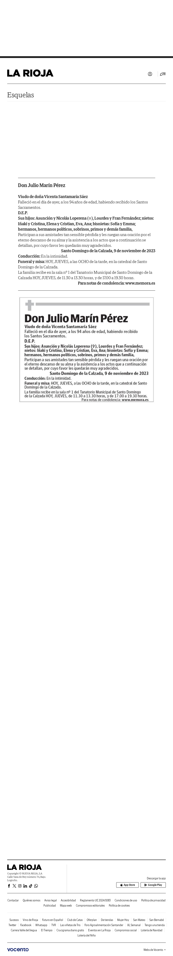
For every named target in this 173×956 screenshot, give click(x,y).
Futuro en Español (52, 920)
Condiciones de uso (126, 900)
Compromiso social (126, 930)
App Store (129, 885)
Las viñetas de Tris (70, 925)
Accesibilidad (68, 900)
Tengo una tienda (155, 925)
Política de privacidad (153, 900)
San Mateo (139, 920)
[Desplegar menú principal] (163, 74)
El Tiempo (46, 930)
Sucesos (14, 920)
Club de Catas (75, 920)
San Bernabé (156, 920)
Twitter (12, 925)
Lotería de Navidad (151, 930)
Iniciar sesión (150, 74)
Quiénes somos (31, 900)
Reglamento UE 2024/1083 (95, 900)
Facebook (25, 925)
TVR (53, 925)
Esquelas (20, 94)
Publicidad (49, 905)
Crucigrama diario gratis (70, 930)
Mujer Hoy (123, 920)
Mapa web (66, 905)
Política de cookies (119, 905)
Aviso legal (50, 900)
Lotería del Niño (86, 935)
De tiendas (107, 920)
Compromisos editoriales (90, 905)
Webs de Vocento (153, 950)
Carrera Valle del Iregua (24, 930)
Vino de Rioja (30, 920)
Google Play (155, 885)
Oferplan (92, 920)
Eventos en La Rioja (99, 930)
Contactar (13, 900)
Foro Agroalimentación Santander (103, 925)
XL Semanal (134, 925)
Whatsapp (41, 925)
